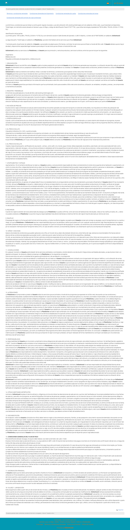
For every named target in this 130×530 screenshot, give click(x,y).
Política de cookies (87, 524)
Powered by (65, 528)
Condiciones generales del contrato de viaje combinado (24, 17)
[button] (109, 3)
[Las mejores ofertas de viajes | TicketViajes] (11, 3)
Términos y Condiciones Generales (55, 524)
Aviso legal (39, 524)
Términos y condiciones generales (17, 13)
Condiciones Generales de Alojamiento (42, 13)
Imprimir (120, 510)
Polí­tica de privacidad (73, 524)
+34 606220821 (86, 522)
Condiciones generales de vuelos (66, 13)
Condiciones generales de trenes (88, 13)
